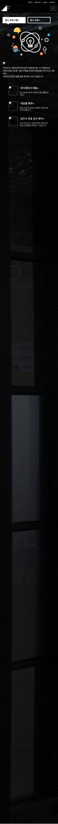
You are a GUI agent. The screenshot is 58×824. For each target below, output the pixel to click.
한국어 (30, 2)
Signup (52, 2)
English (38, 2)
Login (45, 2)
